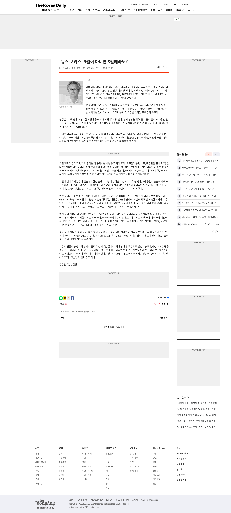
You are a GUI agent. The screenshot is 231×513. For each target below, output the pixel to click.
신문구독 (134, 4)
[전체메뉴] (189, 9)
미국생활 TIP (135, 466)
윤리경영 (126, 500)
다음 (217, 232)
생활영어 (181, 464)
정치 (37, 475)
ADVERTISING (82, 500)
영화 (107, 457)
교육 (160, 10)
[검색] (194, 9)
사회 (80, 10)
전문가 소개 (134, 462)
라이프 (96, 10)
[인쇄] (162, 67)
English (155, 4)
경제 (87, 10)
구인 (155, 453)
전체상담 (133, 453)
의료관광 (180, 10)
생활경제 (62, 457)
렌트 (155, 457)
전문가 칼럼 (134, 457)
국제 (37, 479)
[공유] (167, 67)
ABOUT (71, 500)
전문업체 (156, 470)
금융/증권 (62, 462)
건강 (84, 457)
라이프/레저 (87, 453)
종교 (84, 462)
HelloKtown (140, 10)
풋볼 (107, 479)
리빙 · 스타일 (87, 470)
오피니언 (38, 483)
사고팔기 (156, 475)
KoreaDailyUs (183, 453)
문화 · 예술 (86, 475)
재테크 (61, 466)
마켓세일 (156, 479)
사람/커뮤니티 (40, 462)
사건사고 (38, 457)
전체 (72, 10)
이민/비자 (39, 466)
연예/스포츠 (109, 10)
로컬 (216, 154)
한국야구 (109, 466)
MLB (108, 470)
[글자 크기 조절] (158, 67)
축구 (107, 487)
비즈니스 (62, 475)
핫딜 (152, 10)
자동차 (61, 479)
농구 (107, 475)
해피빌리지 (182, 480)
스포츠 (108, 462)
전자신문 (145, 4)
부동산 (61, 470)
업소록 (169, 10)
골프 (107, 483)
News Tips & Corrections (149, 500)
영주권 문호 (134, 470)
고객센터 (135, 500)
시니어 (85, 479)
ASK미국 (125, 10)
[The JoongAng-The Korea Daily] (45, 504)
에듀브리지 (182, 458)
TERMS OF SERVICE (113, 500)
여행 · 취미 (86, 466)
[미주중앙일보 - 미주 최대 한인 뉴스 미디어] (50, 7)
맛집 (155, 483)
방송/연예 (109, 453)
